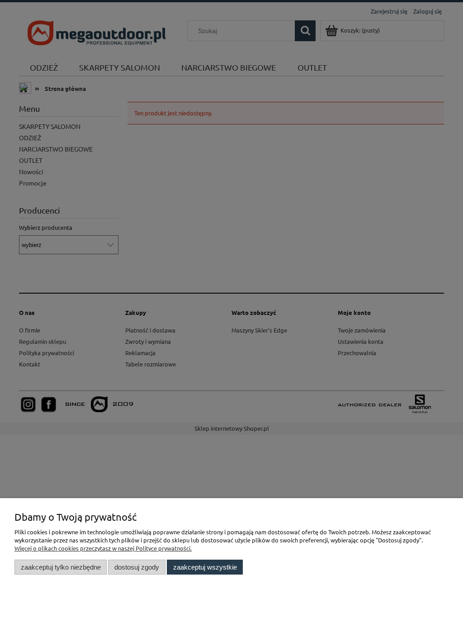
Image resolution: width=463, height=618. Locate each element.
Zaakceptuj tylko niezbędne (61, 567)
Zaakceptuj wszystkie (205, 567)
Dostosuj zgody (136, 567)
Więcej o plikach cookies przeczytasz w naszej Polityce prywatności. (103, 548)
